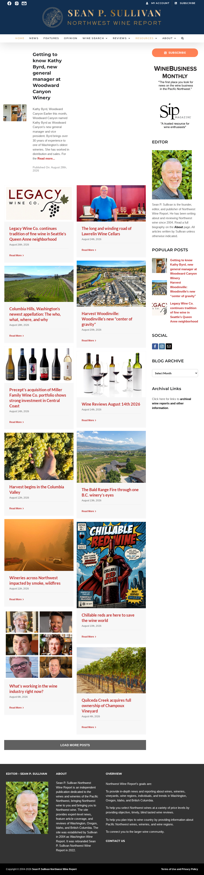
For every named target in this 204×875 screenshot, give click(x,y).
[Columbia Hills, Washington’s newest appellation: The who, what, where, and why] (38, 284)
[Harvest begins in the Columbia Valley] (38, 456)
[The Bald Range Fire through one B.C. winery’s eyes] (111, 457)
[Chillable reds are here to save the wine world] (111, 565)
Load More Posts (75, 745)
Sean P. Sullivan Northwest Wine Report (54, 869)
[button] (182, 38)
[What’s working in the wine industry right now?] (38, 644)
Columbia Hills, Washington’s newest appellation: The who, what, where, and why (35, 314)
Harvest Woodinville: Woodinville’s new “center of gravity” (107, 319)
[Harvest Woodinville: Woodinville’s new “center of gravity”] (111, 284)
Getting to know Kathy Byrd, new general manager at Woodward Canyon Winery (183, 269)
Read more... (46, 158)
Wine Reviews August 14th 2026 (111, 404)
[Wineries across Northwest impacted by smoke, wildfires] (38, 545)
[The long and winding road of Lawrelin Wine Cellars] (111, 203)
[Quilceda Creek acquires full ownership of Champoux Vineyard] (111, 670)
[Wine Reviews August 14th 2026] (111, 374)
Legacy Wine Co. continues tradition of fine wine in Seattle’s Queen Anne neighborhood (37, 233)
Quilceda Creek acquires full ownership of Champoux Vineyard (106, 705)
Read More (15, 255)
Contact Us (115, 841)
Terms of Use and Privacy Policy (179, 869)
